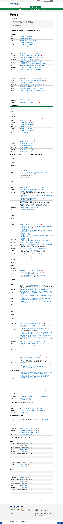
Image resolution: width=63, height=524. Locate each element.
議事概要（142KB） (24, 485)
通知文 (36, 419)
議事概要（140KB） (24, 464)
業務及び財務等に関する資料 (39, 515)
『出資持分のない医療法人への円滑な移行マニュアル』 (30, 367)
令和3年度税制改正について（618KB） (27, 128)
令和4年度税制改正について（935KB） (27, 126)
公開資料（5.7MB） (24, 451)
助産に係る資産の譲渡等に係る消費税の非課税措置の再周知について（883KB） (33, 189)
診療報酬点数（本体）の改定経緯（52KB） (28, 201)
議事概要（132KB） (24, 455)
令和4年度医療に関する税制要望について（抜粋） (29, 46)
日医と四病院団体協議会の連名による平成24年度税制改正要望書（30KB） (32, 90)
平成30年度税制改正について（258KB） (27, 134)
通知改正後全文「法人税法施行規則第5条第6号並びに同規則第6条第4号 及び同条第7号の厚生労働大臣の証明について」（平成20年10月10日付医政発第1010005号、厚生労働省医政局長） (36, 373)
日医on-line (23, 176)
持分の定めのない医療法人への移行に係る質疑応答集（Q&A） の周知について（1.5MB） (35, 345)
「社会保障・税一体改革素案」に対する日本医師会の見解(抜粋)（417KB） (32, 88)
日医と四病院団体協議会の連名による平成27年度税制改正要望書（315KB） (33, 78)
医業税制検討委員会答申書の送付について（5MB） (29, 426)
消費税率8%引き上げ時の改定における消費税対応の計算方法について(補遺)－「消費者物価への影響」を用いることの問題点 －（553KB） (36, 245)
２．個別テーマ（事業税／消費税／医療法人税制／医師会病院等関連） (23, 22)
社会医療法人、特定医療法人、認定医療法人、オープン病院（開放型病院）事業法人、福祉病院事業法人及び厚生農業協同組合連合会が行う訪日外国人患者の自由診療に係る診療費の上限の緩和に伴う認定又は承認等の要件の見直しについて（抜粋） (36, 376)
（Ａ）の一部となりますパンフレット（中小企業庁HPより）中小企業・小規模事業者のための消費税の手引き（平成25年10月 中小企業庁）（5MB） (34, 239)
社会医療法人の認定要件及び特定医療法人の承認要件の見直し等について (32, 323)
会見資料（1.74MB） (24, 177)
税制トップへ (43, 500)
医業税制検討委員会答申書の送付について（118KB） (29, 434)
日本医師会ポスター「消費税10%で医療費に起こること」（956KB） (32, 198)
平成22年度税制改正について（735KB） (27, 149)
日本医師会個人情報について (24, 521)
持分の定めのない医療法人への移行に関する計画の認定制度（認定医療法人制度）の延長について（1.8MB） (36, 296)
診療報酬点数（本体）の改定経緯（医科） (27, 191)
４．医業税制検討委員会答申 (16, 25)
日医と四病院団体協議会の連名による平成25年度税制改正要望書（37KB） (32, 84)
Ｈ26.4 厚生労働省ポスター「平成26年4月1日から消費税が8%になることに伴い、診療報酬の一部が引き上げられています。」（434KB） (36, 218)
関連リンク (17, 521)
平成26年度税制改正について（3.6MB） (27, 141)
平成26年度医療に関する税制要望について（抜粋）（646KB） (31, 82)
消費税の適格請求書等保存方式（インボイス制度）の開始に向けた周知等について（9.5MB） (35, 187)
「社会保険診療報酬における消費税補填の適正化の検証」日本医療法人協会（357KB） (34, 275)
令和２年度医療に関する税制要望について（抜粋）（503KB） (31, 55)
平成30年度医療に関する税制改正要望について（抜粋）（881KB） (31, 67)
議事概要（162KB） (24, 477)
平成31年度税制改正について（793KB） (27, 132)
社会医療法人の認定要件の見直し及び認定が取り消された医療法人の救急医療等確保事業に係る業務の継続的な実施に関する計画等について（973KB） (36, 336)
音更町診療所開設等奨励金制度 (26, 399)
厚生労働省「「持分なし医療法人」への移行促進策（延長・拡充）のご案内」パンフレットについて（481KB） (36, 326)
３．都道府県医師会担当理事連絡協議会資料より (19, 24)
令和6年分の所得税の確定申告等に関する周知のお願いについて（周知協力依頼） (33, 396)
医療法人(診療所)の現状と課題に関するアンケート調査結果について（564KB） (33, 357)
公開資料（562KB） (24, 466)
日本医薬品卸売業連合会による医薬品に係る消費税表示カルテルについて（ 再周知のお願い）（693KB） (36, 196)
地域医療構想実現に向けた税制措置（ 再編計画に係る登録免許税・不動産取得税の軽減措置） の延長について (36, 111)
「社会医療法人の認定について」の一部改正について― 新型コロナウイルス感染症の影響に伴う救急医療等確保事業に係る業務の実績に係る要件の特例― (36, 305)
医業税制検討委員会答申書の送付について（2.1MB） (29, 428)
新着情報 (23, 510)
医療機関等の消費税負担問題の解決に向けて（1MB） (29, 209)
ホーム (22, 506)
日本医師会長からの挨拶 (38, 510)
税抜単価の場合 (23, 170)
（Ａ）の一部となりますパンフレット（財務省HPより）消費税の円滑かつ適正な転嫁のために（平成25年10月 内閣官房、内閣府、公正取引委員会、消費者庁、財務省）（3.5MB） (36, 235)
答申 (40, 419)
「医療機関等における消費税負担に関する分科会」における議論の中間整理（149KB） (34, 248)
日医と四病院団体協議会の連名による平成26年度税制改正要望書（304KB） (33, 80)
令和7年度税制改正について (25, 120)
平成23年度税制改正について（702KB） (27, 147)
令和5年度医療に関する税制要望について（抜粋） (29, 44)
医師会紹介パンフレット (47, 510)
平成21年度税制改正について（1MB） (27, 151)
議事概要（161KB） (24, 481)
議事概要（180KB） (24, 445)
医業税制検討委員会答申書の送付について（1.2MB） (29, 430)
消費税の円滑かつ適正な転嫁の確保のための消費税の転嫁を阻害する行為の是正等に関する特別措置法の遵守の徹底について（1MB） (36, 227)
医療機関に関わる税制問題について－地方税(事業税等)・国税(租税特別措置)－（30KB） (29, 100)
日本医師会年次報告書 (47, 513)
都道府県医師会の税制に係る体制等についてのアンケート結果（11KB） (32, 410)
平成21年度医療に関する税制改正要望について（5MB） (30, 102)
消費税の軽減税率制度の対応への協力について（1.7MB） (30, 207)
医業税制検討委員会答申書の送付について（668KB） (29, 432)
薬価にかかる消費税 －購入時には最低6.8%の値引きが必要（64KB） (32, 272)
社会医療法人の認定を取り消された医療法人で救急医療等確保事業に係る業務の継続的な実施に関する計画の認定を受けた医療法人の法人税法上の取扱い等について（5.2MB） (36, 333)
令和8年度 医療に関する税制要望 (26, 38)
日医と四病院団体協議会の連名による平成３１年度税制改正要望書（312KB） (33, 57)
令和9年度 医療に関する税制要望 (26, 36)
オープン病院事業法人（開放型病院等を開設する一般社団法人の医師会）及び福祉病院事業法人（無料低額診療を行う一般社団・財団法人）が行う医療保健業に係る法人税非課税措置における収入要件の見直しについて (36, 384)
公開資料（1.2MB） (24, 487)
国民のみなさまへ (23, 509)
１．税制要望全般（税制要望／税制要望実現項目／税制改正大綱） (22, 21)
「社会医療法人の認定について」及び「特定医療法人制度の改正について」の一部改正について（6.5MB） (36, 349)
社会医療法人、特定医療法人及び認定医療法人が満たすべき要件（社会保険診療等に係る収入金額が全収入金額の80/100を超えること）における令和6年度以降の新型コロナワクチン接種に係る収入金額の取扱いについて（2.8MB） (36, 292)
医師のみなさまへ (30, 509)
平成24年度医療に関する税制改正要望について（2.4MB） (30, 92)
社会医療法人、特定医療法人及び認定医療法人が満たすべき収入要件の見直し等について (35, 289)
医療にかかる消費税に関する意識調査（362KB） (29, 267)
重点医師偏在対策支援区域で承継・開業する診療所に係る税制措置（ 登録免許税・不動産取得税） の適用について (36, 109)
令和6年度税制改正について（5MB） (27, 122)
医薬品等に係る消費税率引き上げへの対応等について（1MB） (31, 224)
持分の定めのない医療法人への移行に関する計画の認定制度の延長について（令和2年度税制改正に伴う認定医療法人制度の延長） (36, 302)
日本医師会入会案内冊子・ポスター (38, 9)
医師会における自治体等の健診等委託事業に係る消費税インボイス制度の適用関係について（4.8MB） (36, 181)
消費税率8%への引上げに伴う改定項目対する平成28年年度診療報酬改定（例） (33, 204)
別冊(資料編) (46, 419)
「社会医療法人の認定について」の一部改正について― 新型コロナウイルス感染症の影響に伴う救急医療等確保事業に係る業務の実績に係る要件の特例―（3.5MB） (36, 299)
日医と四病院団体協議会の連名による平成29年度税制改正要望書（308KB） (33, 69)
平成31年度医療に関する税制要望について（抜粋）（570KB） (31, 59)
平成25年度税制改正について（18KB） (27, 143)
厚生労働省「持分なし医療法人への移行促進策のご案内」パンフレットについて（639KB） (35, 343)
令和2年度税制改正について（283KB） (27, 130)
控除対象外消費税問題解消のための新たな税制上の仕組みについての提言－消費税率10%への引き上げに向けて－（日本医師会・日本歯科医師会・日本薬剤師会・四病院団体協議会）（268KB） (33, 62)
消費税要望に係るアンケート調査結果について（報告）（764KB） (31, 270)
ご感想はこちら (13, 513)
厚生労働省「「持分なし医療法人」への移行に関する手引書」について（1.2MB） (34, 341)
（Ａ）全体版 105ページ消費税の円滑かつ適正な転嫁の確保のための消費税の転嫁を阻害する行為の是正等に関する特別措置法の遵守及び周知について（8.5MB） (36, 230)
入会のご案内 (21, 9)
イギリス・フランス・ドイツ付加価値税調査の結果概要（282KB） (31, 408)
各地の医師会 (12, 521)
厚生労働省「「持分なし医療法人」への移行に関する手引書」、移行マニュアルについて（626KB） (36, 338)
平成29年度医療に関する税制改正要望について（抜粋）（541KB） (31, 71)
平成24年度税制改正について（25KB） (27, 145)
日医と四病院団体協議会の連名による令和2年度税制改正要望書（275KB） (32, 53)
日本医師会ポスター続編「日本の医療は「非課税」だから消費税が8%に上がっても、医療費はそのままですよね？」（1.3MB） (36, 212)
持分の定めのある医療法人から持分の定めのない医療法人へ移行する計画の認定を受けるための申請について (36, 314)
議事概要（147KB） (24, 449)
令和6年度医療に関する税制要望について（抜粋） (29, 42)
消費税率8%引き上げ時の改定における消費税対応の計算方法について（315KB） (33, 250)
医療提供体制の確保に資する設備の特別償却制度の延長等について (31, 118)
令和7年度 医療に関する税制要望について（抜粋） (29, 40)
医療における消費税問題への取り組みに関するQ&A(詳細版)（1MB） (32, 242)
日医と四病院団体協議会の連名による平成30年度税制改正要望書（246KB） (33, 65)
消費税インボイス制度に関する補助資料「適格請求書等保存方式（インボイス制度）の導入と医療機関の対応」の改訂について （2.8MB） (36, 165)
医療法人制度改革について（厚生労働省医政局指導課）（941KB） (31, 412)
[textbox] (46, 1)
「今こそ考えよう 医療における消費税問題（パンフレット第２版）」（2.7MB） (34, 253)
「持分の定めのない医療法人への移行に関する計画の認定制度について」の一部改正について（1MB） (36, 329)
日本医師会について (37, 509)
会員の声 (28, 9)
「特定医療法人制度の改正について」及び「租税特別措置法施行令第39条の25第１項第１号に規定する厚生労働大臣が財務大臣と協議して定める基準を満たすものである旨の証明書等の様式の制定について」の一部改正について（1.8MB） (36, 353)
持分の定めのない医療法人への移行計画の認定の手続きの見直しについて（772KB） (34, 321)
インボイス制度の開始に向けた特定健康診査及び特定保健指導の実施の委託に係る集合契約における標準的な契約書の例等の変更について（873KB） (36, 173)
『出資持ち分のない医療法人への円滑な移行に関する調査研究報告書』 (32, 366)
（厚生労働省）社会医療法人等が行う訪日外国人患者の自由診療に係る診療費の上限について (35, 285)
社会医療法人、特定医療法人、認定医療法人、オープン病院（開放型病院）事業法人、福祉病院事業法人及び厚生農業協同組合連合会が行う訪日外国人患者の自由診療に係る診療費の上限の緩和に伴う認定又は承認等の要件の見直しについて (36, 283)
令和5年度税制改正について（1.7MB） (27, 124)
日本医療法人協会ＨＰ (24, 362)
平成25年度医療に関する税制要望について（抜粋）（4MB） (30, 86)
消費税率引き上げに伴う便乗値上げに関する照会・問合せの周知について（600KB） (34, 222)
